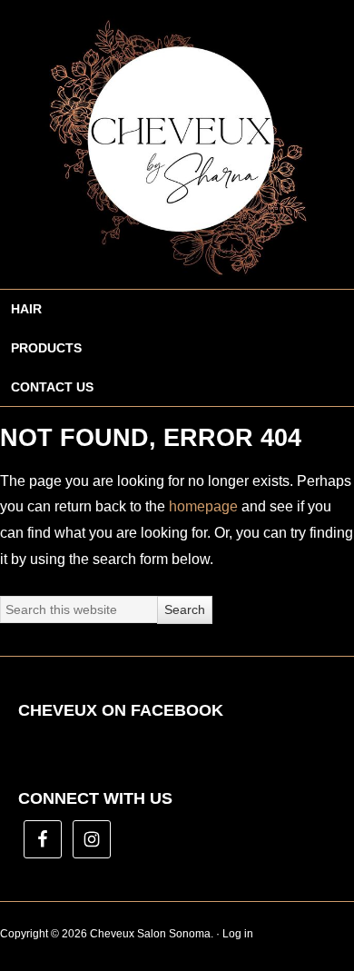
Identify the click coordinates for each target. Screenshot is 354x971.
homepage (203, 506)
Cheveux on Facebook (120, 710)
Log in (237, 933)
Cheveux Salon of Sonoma (177, 143)
